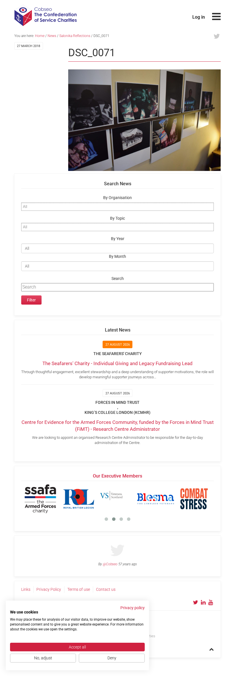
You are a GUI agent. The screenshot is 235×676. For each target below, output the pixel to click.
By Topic (117, 218)
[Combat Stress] (194, 498)
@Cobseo (110, 564)
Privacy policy (132, 607)
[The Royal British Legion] (78, 498)
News (52, 36)
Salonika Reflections (74, 36)
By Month (117, 256)
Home (39, 36)
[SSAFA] (40, 498)
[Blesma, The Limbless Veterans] (155, 498)
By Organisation (117, 197)
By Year (117, 238)
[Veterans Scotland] (117, 498)
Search (117, 278)
